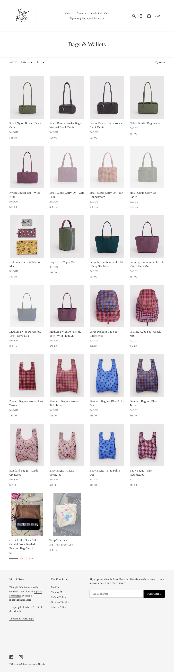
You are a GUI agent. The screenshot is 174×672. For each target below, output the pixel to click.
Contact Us (57, 592)
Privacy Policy (58, 607)
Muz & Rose (21, 664)
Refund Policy (58, 597)
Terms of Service (60, 602)
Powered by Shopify (36, 664)
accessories (15, 596)
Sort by (13, 62)
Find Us (55, 587)
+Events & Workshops (21, 618)
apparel (38, 591)
